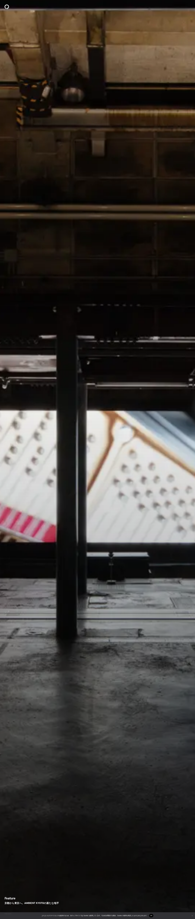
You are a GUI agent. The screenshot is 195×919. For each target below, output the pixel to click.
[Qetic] (7, 7)
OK (151, 915)
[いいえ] (192, 915)
